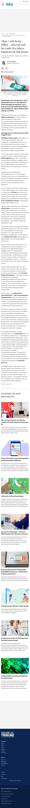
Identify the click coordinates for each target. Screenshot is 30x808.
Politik (2, 747)
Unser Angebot (4, 763)
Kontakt (3, 772)
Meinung (3, 749)
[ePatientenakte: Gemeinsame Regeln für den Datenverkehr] (15, 666)
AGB (2, 776)
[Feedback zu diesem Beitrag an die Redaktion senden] (6, 68)
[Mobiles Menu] (2, 4)
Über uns (3, 759)
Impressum (3, 774)
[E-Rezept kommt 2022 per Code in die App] (15, 596)
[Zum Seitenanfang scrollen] (27, 805)
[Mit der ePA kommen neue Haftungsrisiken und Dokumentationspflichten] (15, 448)
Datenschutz (4, 778)
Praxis (2, 745)
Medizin (2, 743)
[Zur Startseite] (9, 4)
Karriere (3, 765)
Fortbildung (3, 752)
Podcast (3, 750)
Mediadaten (3, 761)
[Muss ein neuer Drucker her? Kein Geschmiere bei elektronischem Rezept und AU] (15, 410)
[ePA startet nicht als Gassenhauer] (15, 486)
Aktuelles (3, 741)
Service (3, 757)
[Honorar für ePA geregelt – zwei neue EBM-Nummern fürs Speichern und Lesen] (15, 522)
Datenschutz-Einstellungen (15, 780)
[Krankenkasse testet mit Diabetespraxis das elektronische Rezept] (15, 628)
